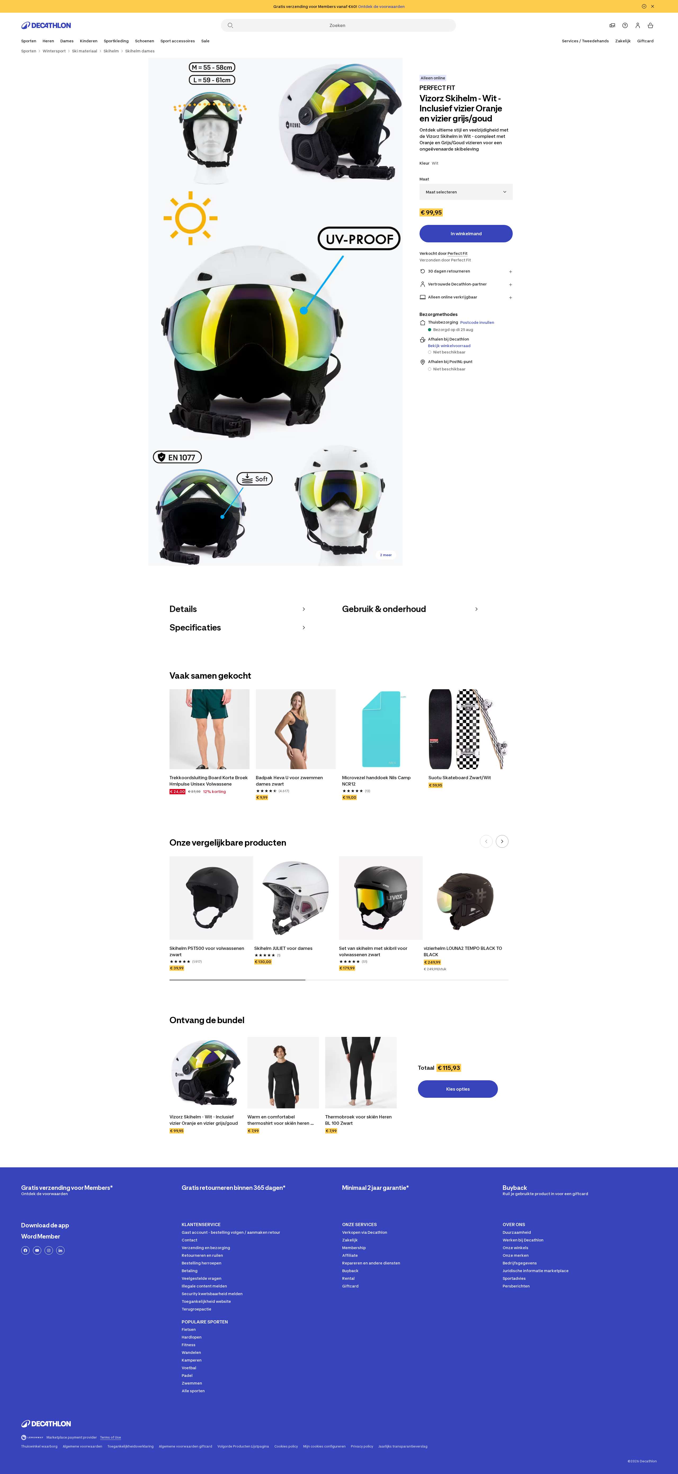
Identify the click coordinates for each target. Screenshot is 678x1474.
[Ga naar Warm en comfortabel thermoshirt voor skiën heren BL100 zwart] (283, 1072)
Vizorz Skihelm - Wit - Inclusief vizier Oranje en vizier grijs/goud (204, 1120)
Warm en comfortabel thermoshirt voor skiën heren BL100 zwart (278, 1120)
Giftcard (645, 41)
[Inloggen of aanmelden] (637, 25)
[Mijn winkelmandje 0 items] (650, 25)
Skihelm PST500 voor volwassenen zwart (207, 951)
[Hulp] (625, 25)
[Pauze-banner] (644, 6)
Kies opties (458, 1089)
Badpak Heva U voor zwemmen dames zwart (290, 781)
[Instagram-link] (48, 1250)
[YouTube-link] (37, 1250)
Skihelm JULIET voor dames (283, 948)
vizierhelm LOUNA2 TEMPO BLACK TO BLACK (463, 951)
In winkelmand (466, 233)
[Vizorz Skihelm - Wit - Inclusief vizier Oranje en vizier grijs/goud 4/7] (211, 502)
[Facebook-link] (25, 1250)
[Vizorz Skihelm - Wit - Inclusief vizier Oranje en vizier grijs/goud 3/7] (275, 312)
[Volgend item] (502, 841)
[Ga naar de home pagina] (46, 25)
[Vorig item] (486, 841)
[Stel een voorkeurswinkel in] (612, 25)
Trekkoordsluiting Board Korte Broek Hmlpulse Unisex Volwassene (209, 781)
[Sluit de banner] (652, 6)
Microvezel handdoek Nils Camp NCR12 (377, 781)
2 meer (386, 555)
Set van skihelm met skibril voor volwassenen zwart (373, 951)
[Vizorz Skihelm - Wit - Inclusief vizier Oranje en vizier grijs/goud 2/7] (211, 121)
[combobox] (466, 192)
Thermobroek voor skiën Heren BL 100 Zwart (359, 1120)
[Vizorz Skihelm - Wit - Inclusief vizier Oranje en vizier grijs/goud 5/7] (339, 502)
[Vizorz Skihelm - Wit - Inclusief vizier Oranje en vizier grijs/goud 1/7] (339, 121)
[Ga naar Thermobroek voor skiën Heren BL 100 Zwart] (361, 1072)
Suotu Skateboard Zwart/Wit (460, 777)
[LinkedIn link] (60, 1250)
